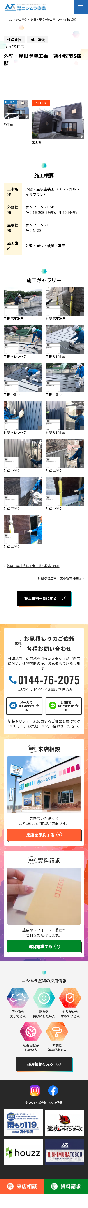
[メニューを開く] (81, 7)
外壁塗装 (14, 39)
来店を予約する (40, 835)
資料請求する (40, 946)
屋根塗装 (37, 39)
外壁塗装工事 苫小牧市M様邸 (59, 578)
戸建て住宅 (15, 46)
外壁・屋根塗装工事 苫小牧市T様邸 (33, 566)
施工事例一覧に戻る (40, 598)
